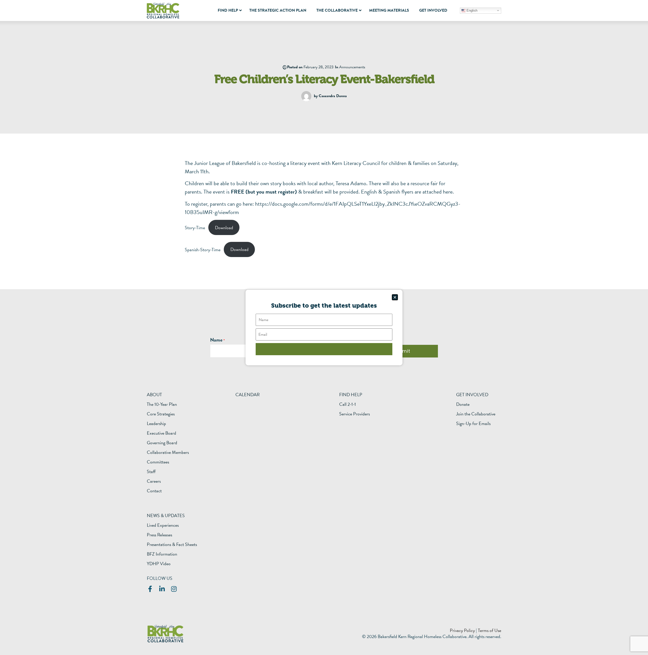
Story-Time (195, 227)
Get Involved (472, 394)
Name (216, 339)
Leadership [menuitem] (156, 423)
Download (224, 227)
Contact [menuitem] (154, 491)
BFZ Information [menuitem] (162, 554)
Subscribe (324, 349)
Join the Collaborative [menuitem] (475, 414)
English (471, 10)
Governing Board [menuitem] (162, 442)
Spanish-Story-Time (202, 249)
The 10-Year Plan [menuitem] (162, 404)
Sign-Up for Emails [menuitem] (473, 423)
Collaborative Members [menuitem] (168, 452)
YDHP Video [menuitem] (159, 563)
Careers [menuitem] (154, 481)
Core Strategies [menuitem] (161, 414)
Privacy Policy (462, 630)
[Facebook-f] (150, 589)
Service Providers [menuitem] (354, 414)
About (154, 394)
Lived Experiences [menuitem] (163, 525)
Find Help (350, 394)
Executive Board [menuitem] (161, 433)
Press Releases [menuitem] (159, 535)
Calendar (247, 394)
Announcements (352, 67)
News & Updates (166, 515)
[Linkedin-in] (162, 589)
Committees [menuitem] (158, 462)
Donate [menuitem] (463, 404)
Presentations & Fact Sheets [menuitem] (172, 544)
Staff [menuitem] (151, 471)
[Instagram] (174, 589)
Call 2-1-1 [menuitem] (347, 404)
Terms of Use (489, 630)
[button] (394, 297)
